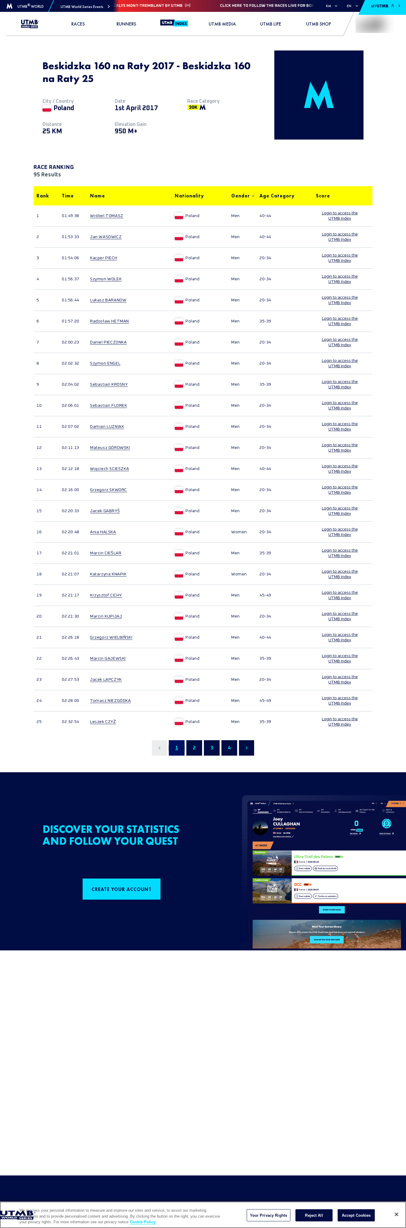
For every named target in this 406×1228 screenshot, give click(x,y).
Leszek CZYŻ (103, 722)
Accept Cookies (356, 1215)
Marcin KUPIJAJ (106, 616)
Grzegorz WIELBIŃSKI (111, 637)
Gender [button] (240, 196)
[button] (85, 6)
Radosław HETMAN (109, 321)
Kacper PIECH (103, 258)
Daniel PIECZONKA (108, 342)
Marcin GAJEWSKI (108, 658)
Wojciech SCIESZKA (109, 469)
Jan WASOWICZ (106, 237)
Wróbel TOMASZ (106, 216)
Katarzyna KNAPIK (108, 574)
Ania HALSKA (103, 532)
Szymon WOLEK (106, 279)
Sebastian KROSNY (109, 384)
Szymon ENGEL (105, 363)
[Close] (396, 1214)
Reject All (314, 1215)
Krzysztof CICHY (106, 595)
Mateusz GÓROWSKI (110, 448)
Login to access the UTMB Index (340, 216)
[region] (203, 1215)
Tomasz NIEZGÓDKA (110, 701)
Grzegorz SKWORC (108, 490)
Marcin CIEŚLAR (105, 553)
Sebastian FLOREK (108, 405)
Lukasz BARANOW (108, 300)
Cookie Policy (142, 1222)
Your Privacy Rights (268, 1215)
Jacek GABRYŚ (105, 511)
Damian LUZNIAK (107, 427)
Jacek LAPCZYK (106, 680)
